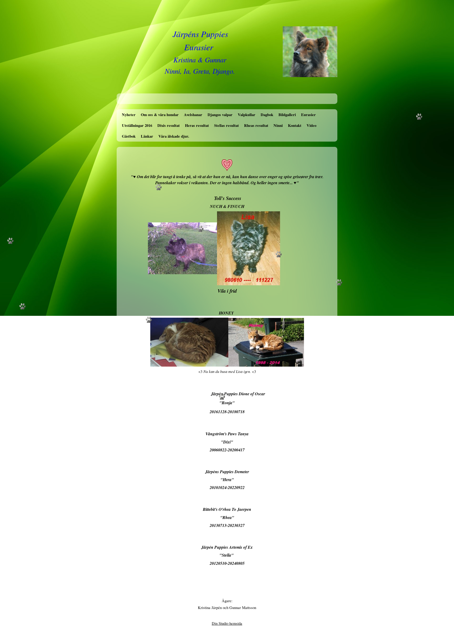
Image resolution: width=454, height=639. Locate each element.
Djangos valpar (220, 114)
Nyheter (129, 114)
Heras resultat (197, 125)
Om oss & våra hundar (160, 114)
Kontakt (294, 125)
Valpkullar (246, 114)
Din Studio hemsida (227, 623)
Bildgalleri (287, 114)
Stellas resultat (226, 125)
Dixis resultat (168, 125)
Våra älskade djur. (173, 136)
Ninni (278, 125)
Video (311, 125)
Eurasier (308, 114)
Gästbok (129, 136)
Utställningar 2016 (137, 125)
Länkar (147, 136)
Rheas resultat (256, 125)
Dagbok (267, 114)
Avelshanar (193, 114)
